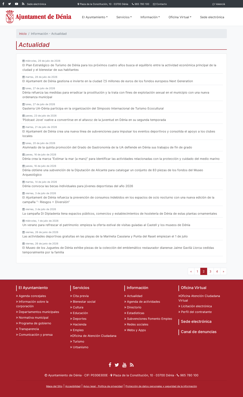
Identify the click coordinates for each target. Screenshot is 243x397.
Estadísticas (135, 313)
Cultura (77, 307)
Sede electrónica (212, 17)
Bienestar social (83, 301)
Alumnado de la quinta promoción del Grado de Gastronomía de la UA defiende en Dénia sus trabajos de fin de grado (108, 147)
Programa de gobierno (34, 323)
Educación (80, 313)
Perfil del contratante (196, 312)
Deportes (79, 319)
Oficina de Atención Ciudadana (94, 336)
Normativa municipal (33, 317)
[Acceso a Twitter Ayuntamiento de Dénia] (10, 4)
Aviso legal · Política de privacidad (103, 386)
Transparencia (28, 329)
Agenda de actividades (143, 301)
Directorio (133, 307)
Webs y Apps (136, 330)
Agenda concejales (32, 296)
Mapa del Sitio (54, 386)
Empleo (78, 330)
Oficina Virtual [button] (179, 17)
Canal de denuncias (199, 331)
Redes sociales (137, 324)
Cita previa (80, 296)
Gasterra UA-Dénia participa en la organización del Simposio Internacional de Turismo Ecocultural (93, 108)
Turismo (78, 341)
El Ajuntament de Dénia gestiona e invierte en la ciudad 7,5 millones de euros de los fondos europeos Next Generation (107, 81)
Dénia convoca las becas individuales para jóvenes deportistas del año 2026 (77, 186)
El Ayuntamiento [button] (93, 17)
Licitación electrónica (196, 306)
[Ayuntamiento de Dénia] (39, 16)
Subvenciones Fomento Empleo (149, 319)
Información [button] (149, 17)
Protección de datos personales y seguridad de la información (161, 386)
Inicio (23, 33)
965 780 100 (142, 4)
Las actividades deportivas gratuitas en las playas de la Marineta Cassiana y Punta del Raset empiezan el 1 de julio (105, 236)
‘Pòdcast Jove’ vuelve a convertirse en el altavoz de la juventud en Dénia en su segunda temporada (94, 120)
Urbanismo (80, 347)
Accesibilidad (72, 386)
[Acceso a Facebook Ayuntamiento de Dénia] (4, 4)
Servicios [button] (122, 17)
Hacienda (79, 324)
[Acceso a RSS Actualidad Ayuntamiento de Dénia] (23, 4)
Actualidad (134, 296)
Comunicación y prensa (35, 334)
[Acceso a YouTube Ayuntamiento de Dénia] (17, 4)
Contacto (161, 4)
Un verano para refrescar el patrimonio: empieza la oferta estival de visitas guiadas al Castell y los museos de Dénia (106, 225)
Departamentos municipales (38, 312)
